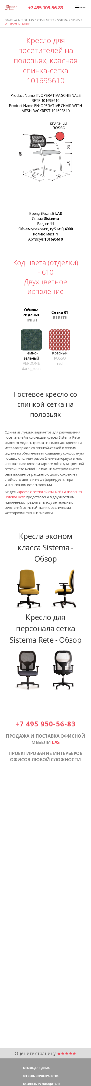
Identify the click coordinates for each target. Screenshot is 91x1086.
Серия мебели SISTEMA (52, 20)
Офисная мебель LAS (19, 20)
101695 (75, 20)
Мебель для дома (36, 1068)
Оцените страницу (45, 1053)
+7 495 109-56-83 (45, 7)
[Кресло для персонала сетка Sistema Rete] (45, 689)
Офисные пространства (41, 1076)
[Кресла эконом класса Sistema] (45, 608)
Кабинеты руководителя (41, 1084)
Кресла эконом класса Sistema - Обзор (46, 547)
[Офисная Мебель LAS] (11, 7)
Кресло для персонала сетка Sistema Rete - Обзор (45, 628)
